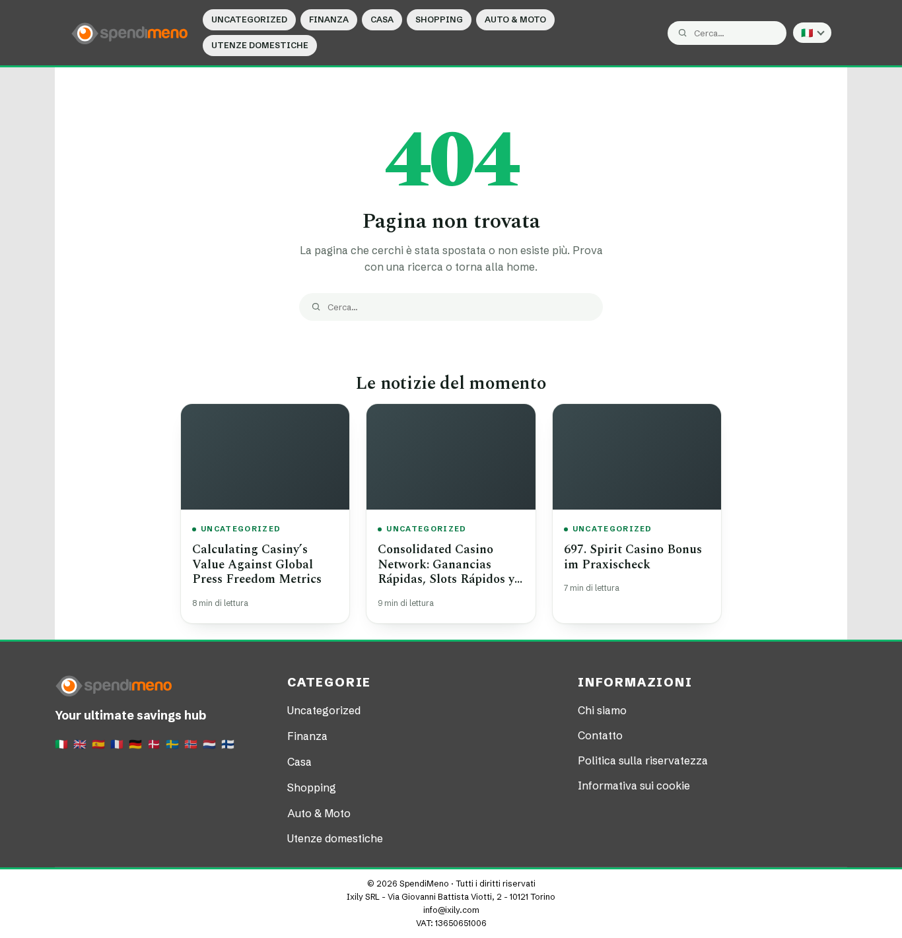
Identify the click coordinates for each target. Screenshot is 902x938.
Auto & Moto (515, 19)
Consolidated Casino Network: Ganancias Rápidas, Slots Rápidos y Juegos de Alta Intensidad (451, 572)
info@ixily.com (451, 910)
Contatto (600, 735)
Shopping (439, 19)
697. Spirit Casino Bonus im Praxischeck (633, 557)
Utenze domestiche (259, 45)
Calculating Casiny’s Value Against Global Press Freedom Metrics (257, 564)
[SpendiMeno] (130, 32)
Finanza (329, 19)
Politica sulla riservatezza (643, 760)
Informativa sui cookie (634, 785)
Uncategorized (249, 19)
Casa (382, 19)
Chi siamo (602, 710)
